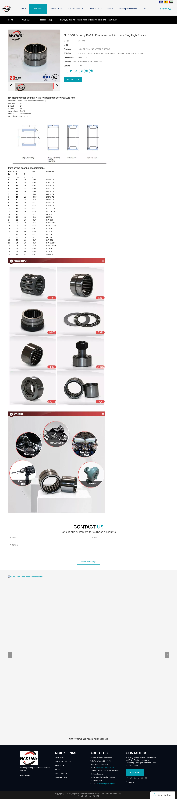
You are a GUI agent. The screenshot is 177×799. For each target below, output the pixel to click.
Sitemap (131, 782)
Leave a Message (88, 562)
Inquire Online (73, 79)
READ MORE (135, 772)
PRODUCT (26, 20)
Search (164, 9)
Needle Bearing (45, 20)
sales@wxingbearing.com (105, 767)
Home (10, 20)
